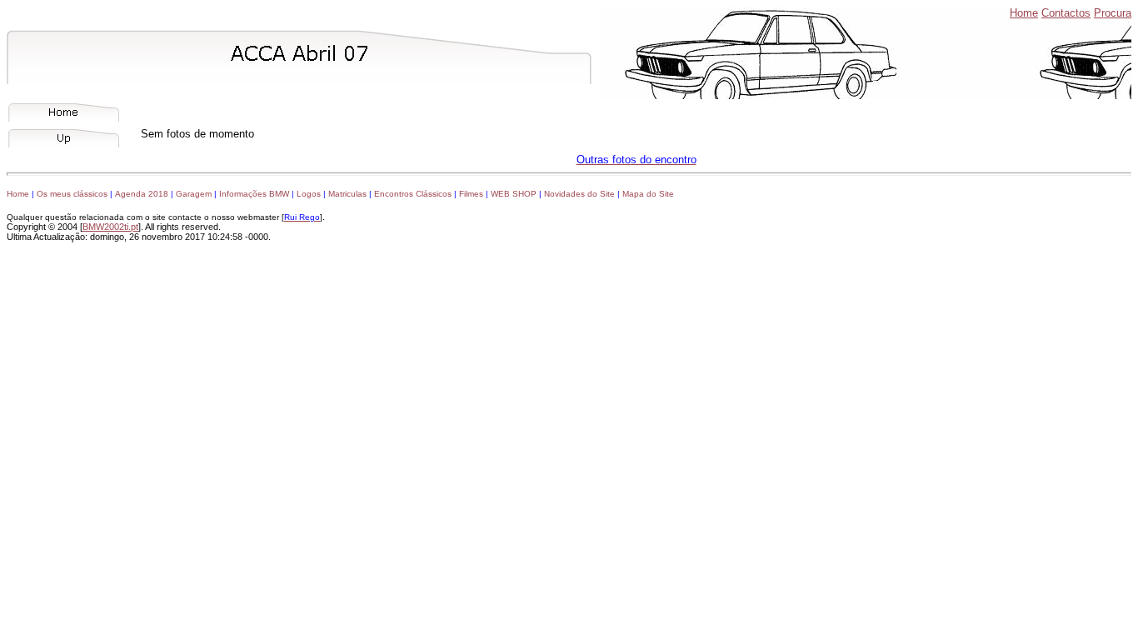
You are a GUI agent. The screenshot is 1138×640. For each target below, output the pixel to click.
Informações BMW (254, 193)
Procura (1112, 13)
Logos (309, 193)
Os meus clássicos (72, 193)
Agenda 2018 (141, 193)
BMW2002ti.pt (110, 227)
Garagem (194, 193)
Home (1024, 13)
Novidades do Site (579, 193)
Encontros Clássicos (413, 193)
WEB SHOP (514, 193)
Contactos (1066, 13)
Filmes (471, 193)
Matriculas (347, 193)
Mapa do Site (648, 193)
